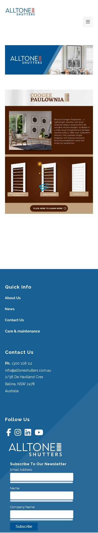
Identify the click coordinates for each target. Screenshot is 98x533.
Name (14, 488)
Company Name (22, 507)
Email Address (21, 470)
